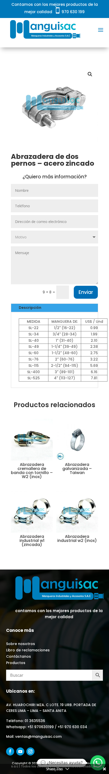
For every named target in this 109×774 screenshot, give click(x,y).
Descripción (30, 307)
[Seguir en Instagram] (30, 751)
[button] (90, 74)
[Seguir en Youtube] (20, 751)
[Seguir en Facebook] (10, 751)
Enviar (86, 292)
